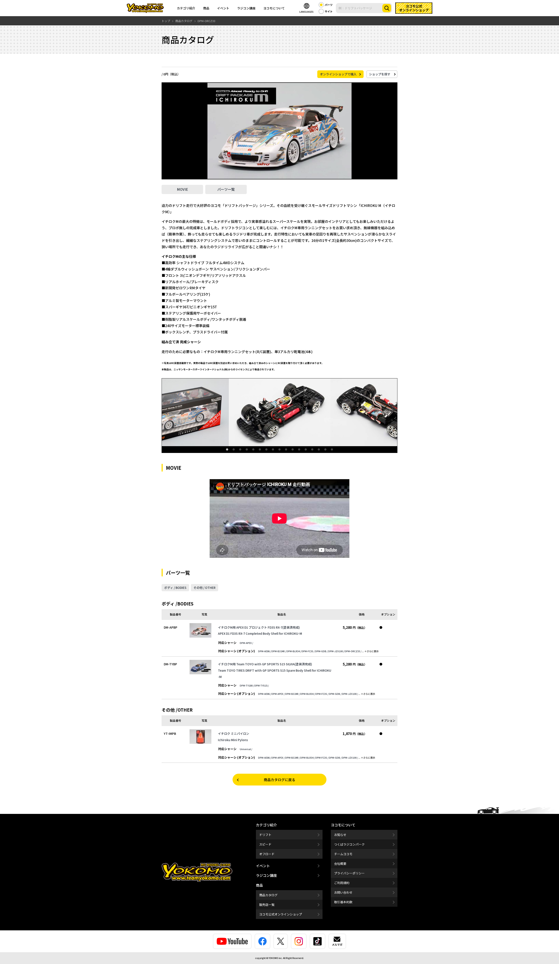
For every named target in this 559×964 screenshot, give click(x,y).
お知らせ (340, 834)
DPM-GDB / (321, 651)
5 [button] (253, 449)
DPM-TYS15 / (261, 685)
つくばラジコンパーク (349, 844)
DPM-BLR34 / (293, 651)
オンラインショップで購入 (338, 74)
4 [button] (247, 449)
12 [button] (299, 449)
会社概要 (340, 863)
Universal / (246, 749)
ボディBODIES (175, 587)
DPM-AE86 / (264, 651)
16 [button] (325, 449)
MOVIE (182, 189)
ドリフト (265, 834)
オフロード (266, 854)
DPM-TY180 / (247, 685)
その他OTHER (204, 587)
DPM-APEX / (246, 643)
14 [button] (312, 449)
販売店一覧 (266, 904)
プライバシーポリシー (349, 873)
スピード (265, 844)
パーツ (329, 5)
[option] (279, 412)
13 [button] (306, 449)
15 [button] (319, 449)
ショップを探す (379, 74)
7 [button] (266, 449)
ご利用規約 (341, 883)
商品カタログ (268, 895)
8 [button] (273, 449)
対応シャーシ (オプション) (236, 651)
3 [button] (240, 449)
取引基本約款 (343, 902)
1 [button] (227, 449)
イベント (223, 8)
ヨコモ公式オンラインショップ (280, 914)
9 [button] (279, 449)
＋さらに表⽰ (371, 651)
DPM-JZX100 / (336, 651)
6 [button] (260, 449)
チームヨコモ (343, 854)
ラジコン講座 (246, 8)
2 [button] (233, 449)
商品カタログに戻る (279, 779)
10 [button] (286, 449)
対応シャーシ (227, 642)
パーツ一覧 (226, 189)
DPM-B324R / (278, 651)
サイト (329, 11)
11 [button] (292, 449)
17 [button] (332, 449)
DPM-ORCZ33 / (353, 651)
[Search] (386, 8)
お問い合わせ (343, 892)
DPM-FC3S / (308, 651)
